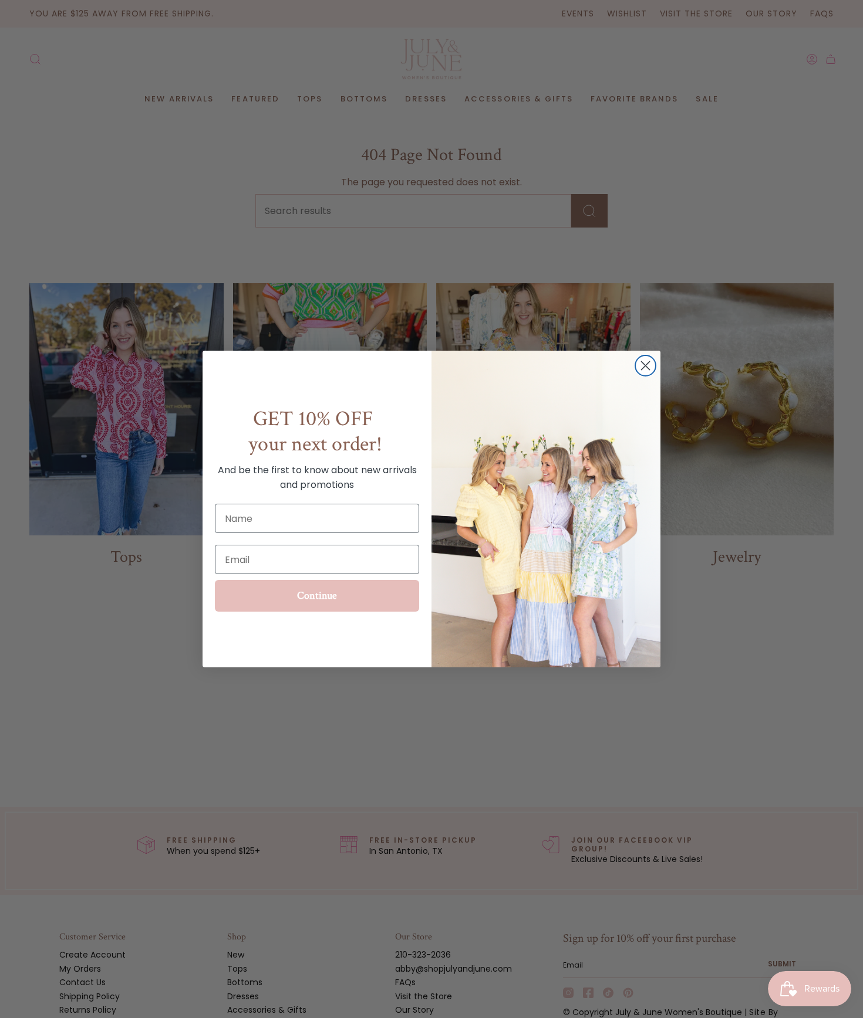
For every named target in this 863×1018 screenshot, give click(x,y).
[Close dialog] (645, 365)
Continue (317, 595)
